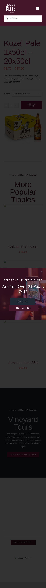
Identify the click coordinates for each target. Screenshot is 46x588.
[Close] (41, 271)
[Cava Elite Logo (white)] (11, 3)
